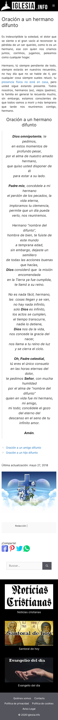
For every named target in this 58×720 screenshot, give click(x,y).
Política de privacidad (17, 703)
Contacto (39, 698)
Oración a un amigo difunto (23, 447)
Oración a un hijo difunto (22, 452)
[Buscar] (47, 566)
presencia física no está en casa (25, 82)
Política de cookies (42, 703)
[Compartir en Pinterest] (12, 550)
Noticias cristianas (29, 612)
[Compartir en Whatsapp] (26, 550)
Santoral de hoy (29, 648)
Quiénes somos (22, 698)
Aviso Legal (29, 708)
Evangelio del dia (29, 685)
